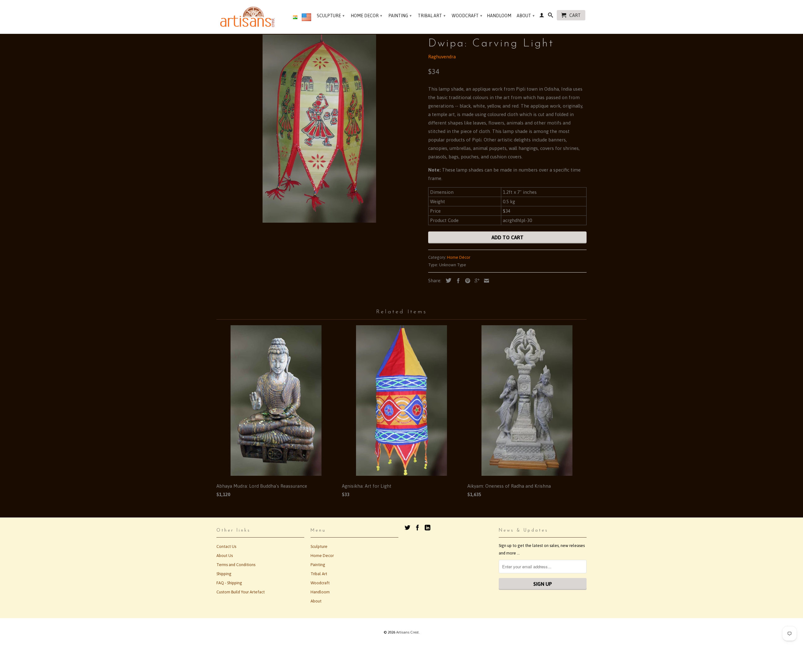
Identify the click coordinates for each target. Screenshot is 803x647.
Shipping (223, 573)
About (525, 15)
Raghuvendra (442, 56)
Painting (400, 15)
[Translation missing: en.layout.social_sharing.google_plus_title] (475, 280)
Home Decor (366, 15)
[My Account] (541, 16)
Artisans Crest (407, 632)
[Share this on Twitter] (447, 280)
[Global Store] (306, 18)
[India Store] (295, 17)
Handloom (499, 15)
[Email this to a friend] (485, 280)
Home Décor (458, 257)
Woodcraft (467, 15)
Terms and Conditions (235, 564)
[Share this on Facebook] (457, 280)
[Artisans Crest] (248, 17)
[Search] (550, 16)
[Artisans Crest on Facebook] (417, 527)
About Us (224, 555)
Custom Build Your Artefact (240, 592)
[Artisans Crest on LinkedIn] (427, 527)
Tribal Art (431, 15)
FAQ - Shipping (229, 583)
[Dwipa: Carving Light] (319, 128)
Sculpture (330, 15)
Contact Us (226, 546)
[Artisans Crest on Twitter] (407, 527)
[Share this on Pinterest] (466, 280)
